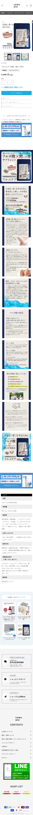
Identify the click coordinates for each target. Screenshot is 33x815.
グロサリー (29, 13)
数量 (2, 78)
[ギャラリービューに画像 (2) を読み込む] (16, 57)
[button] (2, 6)
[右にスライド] (31, 57)
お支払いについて (7, 731)
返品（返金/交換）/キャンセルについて (14, 739)
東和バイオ (14, 813)
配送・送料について (8, 735)
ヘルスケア (10, 13)
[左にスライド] (2, 57)
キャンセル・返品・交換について (11, 102)
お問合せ (4, 746)
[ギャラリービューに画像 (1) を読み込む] (8, 57)
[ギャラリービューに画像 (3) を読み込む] (25, 57)
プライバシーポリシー (8, 754)
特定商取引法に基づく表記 (10, 750)
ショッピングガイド (8, 743)
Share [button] (5, 63)
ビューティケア (19, 13)
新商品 (3, 13)
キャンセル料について (8, 106)
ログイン (4, 757)
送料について (6, 98)
